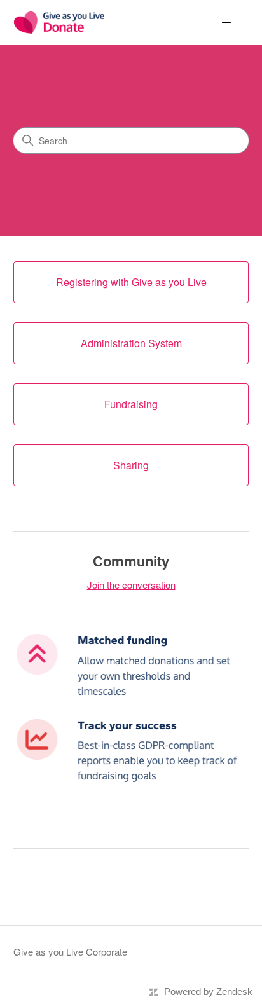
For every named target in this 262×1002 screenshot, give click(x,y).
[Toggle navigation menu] (226, 23)
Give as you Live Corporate (70, 951)
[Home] (59, 22)
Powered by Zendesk (208, 991)
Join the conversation (131, 584)
